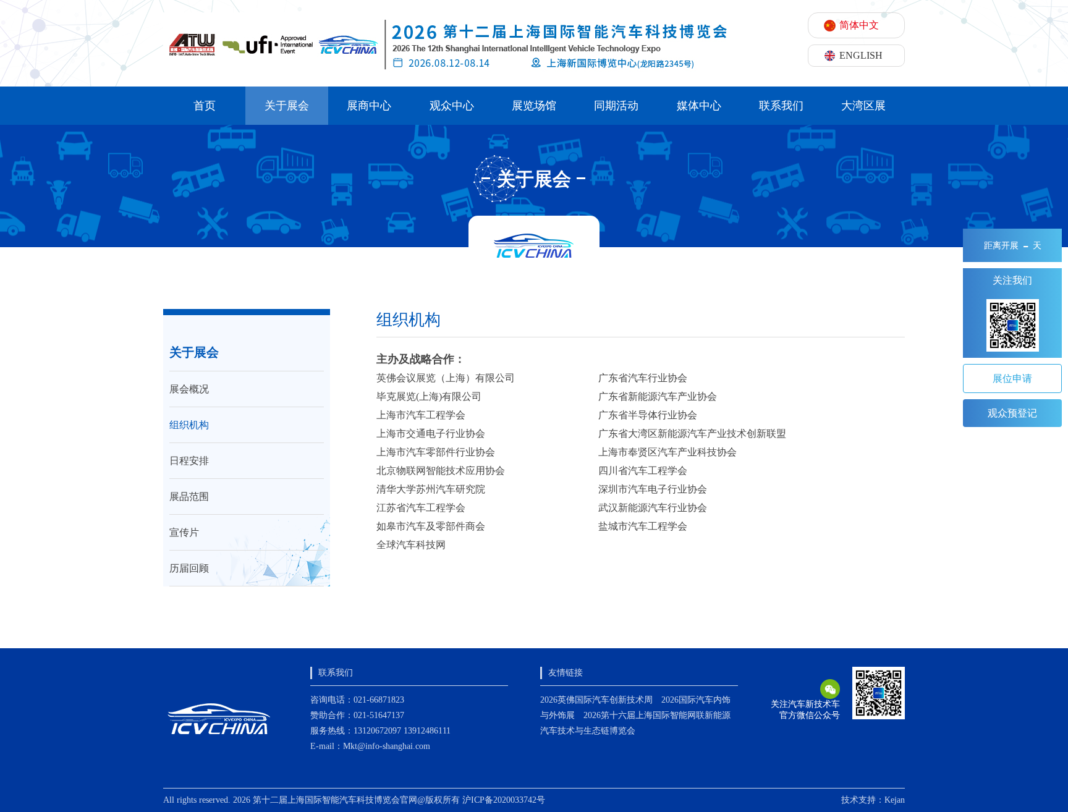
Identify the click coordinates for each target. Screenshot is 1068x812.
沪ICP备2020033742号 (503, 800)
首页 (204, 105)
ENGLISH (861, 55)
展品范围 (189, 496)
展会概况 (189, 389)
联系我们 (781, 105)
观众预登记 (1012, 413)
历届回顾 (189, 568)
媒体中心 (699, 105)
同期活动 (616, 105)
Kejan (894, 800)
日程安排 (189, 460)
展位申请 (1012, 378)
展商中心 (369, 105)
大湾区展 (863, 105)
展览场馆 (534, 105)
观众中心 (452, 105)
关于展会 (287, 105)
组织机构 (189, 425)
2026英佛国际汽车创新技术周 (596, 699)
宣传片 (184, 532)
